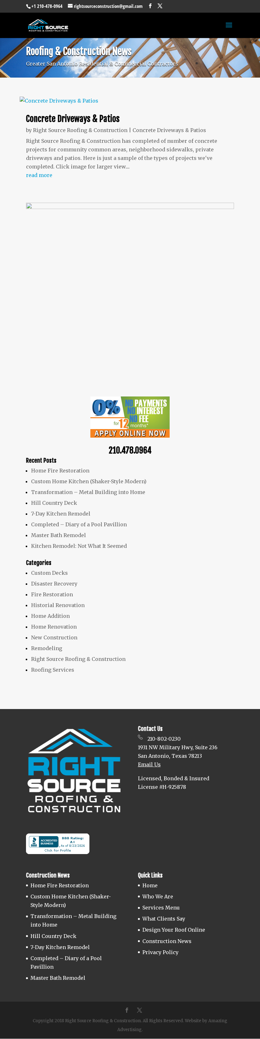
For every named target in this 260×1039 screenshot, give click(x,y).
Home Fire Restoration (60, 470)
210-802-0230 (164, 739)
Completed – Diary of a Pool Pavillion (79, 524)
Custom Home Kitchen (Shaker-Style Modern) (88, 481)
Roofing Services (52, 670)
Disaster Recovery (54, 583)
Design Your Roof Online (173, 930)
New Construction (54, 637)
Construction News (167, 941)
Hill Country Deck (54, 503)
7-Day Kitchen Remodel (60, 513)
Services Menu (161, 907)
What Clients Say (163, 918)
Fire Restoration (52, 594)
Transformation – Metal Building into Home (88, 492)
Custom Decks (49, 573)
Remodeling (46, 648)
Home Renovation (54, 627)
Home (150, 885)
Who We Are (157, 896)
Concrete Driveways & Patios (73, 119)
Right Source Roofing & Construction (80, 130)
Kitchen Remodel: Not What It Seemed (79, 546)
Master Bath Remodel (58, 535)
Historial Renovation (58, 605)
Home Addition (50, 616)
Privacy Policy (160, 952)
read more (39, 175)
